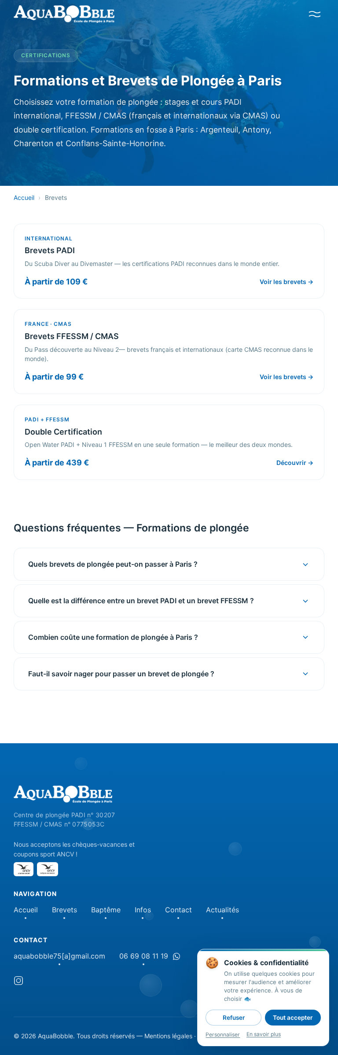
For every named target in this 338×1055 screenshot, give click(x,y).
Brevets (64, 909)
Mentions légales (168, 1036)
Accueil (24, 197)
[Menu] (314, 14)
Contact (178, 909)
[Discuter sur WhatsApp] (176, 956)
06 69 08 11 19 (143, 956)
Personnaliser (223, 1034)
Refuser (234, 1017)
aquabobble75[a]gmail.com (59, 956)
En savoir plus (263, 1034)
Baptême (106, 909)
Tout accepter (292, 1017)
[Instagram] (18, 982)
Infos (143, 909)
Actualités (222, 909)
